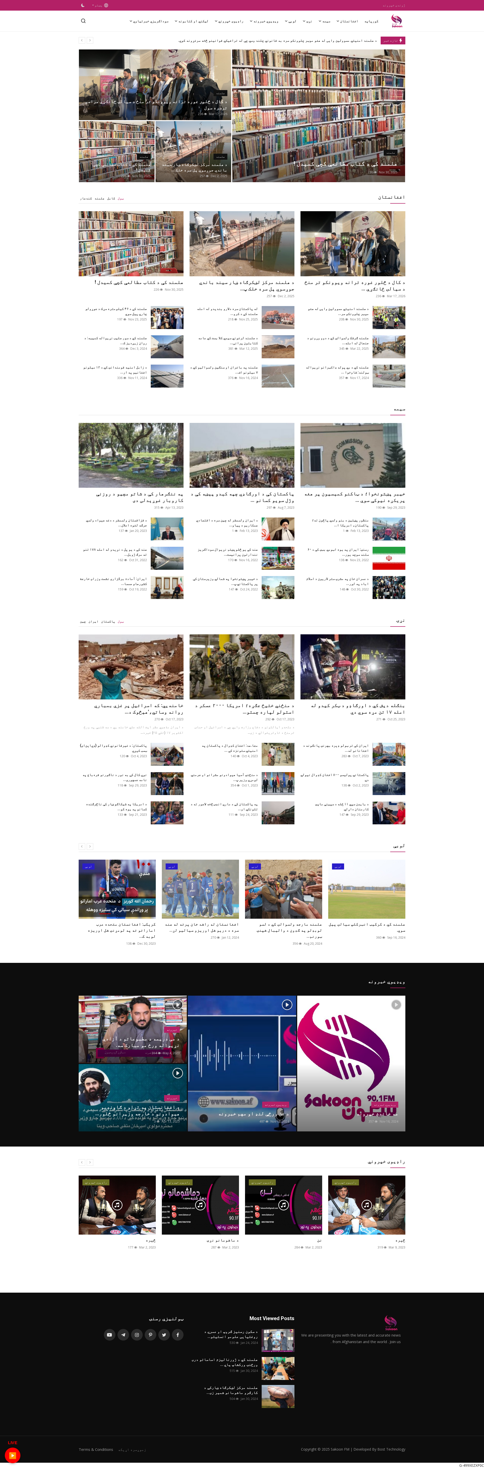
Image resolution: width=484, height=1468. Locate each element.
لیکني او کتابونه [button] (193, 20)
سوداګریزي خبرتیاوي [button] (150, 20)
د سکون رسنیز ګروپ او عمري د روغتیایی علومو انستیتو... (231, 1334)
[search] (83, 20)
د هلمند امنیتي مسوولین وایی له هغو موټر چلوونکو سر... (338, 311)
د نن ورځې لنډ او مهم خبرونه (253, 1113)
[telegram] (123, 1335)
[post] (318, 115)
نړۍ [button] (309, 20)
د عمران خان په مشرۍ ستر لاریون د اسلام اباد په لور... (337, 581)
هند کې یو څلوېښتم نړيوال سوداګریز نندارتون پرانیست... (228, 551)
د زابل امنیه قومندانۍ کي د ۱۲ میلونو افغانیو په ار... (115, 369)
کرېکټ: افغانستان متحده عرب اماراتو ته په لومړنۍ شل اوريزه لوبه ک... (205, 930)
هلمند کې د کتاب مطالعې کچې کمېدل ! (122, 167)
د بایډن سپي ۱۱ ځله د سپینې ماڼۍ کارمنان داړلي (342, 806)
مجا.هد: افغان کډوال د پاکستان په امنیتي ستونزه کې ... (230, 747)
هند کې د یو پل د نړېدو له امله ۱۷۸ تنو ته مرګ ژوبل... (115, 551)
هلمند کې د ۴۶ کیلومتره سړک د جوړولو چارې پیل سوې (116, 311)
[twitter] (164, 1335)
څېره (234, 1240)
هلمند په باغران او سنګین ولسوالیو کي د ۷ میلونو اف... (224, 369)
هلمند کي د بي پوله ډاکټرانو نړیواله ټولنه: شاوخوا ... (337, 369)
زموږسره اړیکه (132, 1449)
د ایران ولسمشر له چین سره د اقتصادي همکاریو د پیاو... (227, 522)
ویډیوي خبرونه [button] (266, 20)
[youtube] (109, 1335)
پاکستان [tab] (108, 621)
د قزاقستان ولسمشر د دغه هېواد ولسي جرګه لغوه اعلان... (116, 522)
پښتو (99, 5)
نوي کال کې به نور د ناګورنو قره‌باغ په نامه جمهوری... (114, 777)
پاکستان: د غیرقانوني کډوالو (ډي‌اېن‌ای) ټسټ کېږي (113, 747)
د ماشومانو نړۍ (306, 1240)
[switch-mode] (83, 5)
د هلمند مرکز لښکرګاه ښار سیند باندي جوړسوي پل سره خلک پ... (246, 285)
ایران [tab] (93, 621)
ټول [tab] (121, 198)
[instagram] (137, 1335)
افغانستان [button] (349, 20)
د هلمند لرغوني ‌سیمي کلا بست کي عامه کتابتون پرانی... (228, 340)
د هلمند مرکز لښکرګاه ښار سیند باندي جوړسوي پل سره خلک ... (194, 167)
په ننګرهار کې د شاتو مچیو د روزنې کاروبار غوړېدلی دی (140, 497)
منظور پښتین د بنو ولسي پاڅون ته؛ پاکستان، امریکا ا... (340, 522)
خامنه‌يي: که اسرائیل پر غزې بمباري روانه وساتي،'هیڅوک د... (139, 708)
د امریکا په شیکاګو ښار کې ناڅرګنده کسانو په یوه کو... (116, 806)
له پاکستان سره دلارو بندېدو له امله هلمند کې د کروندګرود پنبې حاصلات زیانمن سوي (306, 40)
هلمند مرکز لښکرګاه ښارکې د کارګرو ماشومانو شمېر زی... (231, 1390)
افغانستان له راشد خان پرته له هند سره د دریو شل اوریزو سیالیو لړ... (285, 927)
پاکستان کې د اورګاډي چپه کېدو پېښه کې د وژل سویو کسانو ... (242, 497)
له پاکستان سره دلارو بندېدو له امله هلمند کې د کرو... (227, 311)
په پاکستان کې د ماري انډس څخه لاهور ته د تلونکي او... (224, 806)
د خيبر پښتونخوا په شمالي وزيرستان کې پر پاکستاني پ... (225, 581)
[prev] (82, 40)
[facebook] (178, 1335)
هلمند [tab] (100, 198)
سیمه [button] (326, 20)
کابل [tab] (111, 198)
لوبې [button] (292, 20)
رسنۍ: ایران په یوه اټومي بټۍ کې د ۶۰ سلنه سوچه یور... (338, 551)
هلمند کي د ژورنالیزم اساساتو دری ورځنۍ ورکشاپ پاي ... (225, 1362)
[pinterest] (150, 1335)
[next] (90, 40)
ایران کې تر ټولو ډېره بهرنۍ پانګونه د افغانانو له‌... (336, 747)
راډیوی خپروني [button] (231, 20)
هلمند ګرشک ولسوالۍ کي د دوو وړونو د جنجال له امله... (338, 340)
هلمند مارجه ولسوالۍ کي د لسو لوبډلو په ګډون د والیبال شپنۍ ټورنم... (372, 930)
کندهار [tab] (86, 198)
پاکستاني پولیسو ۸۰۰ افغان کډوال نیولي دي (334, 777)
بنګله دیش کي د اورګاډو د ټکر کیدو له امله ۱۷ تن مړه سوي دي (358, 708)
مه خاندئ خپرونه (377, 1113)
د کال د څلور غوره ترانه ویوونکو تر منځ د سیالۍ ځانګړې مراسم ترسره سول (156, 104)
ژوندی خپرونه (393, 5)
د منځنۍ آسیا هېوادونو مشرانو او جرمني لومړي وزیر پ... (224, 777)
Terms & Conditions (96, 1449)
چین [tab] (83, 621)
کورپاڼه (371, 20)
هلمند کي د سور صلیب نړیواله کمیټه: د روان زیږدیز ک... (115, 340)
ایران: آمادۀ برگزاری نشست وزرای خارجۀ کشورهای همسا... (113, 581)
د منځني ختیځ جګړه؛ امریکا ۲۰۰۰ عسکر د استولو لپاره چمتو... (244, 708)
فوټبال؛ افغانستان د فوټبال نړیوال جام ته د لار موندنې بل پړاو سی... (117, 927)
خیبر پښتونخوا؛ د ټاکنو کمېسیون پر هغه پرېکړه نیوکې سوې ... (354, 497)
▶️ (12, 1455)
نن (402, 1240)
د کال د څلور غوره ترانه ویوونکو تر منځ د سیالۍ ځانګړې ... (355, 285)
